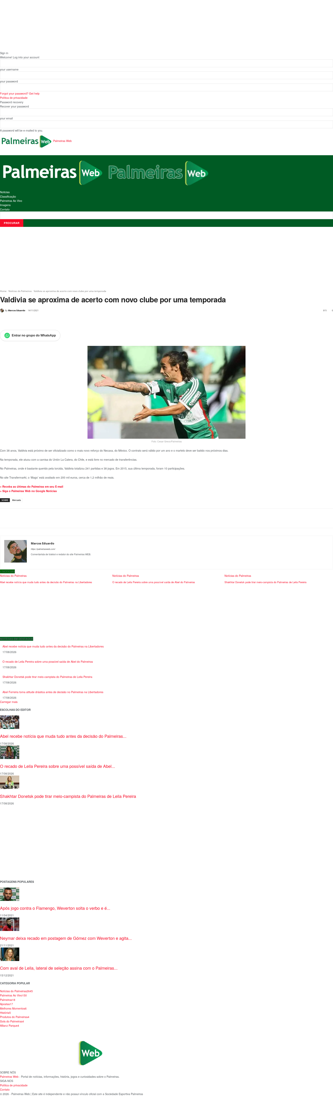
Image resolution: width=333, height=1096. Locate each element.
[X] (35, 320)
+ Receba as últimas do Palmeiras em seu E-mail (31, 486)
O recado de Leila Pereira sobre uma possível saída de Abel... (57, 766)
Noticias (5, 192)
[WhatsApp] (53, 320)
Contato (5, 209)
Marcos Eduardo (16, 310)
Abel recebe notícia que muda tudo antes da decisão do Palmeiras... (63, 736)
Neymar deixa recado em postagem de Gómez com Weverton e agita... (66, 938)
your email (6, 118)
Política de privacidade (14, 98)
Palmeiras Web (9, 1076)
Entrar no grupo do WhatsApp (34, 335)
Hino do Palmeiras (11, 845)
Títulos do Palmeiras (13, 864)
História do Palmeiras (13, 815)
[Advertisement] (166, 258)
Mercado (16, 500)
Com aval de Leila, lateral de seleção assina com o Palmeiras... (59, 968)
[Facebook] (26, 320)
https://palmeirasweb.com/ (43, 549)
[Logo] (53, 172)
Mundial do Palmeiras (13, 870)
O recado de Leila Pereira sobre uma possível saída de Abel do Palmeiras (48, 661)
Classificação (8, 196)
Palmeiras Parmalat (12, 827)
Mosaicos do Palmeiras (15, 852)
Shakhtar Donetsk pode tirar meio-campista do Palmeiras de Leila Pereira (47, 677)
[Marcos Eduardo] (2, 310)
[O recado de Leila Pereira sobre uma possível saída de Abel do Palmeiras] (9, 752)
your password (9, 81)
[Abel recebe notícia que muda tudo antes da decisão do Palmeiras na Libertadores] (9, 722)
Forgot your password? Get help (20, 93)
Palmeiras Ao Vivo (11, 201)
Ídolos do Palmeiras (12, 858)
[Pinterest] (44, 320)
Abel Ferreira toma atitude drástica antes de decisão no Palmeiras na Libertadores (53, 692)
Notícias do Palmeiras (20, 291)
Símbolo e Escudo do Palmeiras (20, 833)
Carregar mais (9, 702)
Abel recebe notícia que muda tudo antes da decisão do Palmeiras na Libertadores (53, 646)
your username (9, 69)
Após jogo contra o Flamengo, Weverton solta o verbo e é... (55, 908)
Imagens (5, 205)
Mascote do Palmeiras (14, 839)
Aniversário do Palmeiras (16, 821)
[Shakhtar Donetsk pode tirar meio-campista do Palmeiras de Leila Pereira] (9, 782)
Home (3, 291)
